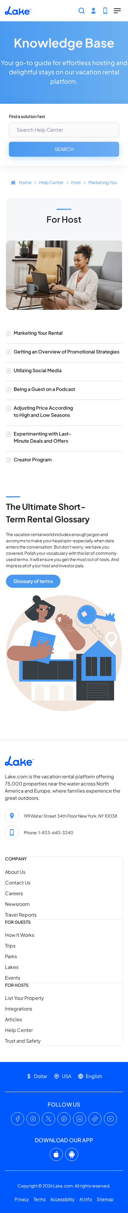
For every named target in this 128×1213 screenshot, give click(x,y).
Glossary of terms (33, 581)
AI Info (85, 1199)
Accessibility (62, 1199)
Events (12, 978)
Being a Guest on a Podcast (44, 389)
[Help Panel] (105, 11)
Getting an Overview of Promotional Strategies (66, 351)
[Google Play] (71, 1154)
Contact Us (17, 882)
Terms (40, 1199)
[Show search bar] (82, 11)
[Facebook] (17, 1118)
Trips (10, 945)
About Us (15, 872)
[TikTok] (95, 1118)
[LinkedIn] (79, 1118)
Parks (11, 956)
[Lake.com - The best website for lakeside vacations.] (18, 10)
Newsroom (17, 904)
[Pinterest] (64, 1118)
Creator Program (33, 459)
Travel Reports (21, 915)
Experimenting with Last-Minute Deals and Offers (42, 437)
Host (76, 182)
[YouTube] (110, 1118)
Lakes (11, 967)
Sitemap (105, 1199)
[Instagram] (33, 1118)
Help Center (51, 182)
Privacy (22, 1199)
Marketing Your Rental (38, 333)
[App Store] (56, 1154)
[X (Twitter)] (48, 1118)
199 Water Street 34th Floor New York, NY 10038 (70, 815)
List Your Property (24, 998)
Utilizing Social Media (38, 370)
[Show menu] (117, 11)
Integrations (18, 1008)
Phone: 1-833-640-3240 (48, 832)
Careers (14, 893)
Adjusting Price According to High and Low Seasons (43, 411)
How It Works (19, 935)
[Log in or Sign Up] (93, 11)
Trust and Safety (23, 1041)
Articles (13, 1019)
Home (25, 182)
